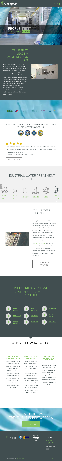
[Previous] (53, 105)
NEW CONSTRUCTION (36, 309)
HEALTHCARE (17, 316)
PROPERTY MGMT (52, 315)
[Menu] (49, 4)
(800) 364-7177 (50, 440)
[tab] (15, 194)
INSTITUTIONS (35, 322)
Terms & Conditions (20, 458)
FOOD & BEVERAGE (16, 322)
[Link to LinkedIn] (55, 3)
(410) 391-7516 (50, 443)
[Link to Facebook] (59, 3)
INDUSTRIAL (53, 308)
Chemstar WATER (39, 243)
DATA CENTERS (16, 309)
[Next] (55, 105)
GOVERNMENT (35, 316)
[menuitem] (49, 4)
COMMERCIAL (53, 322)
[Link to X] (57, 3)
